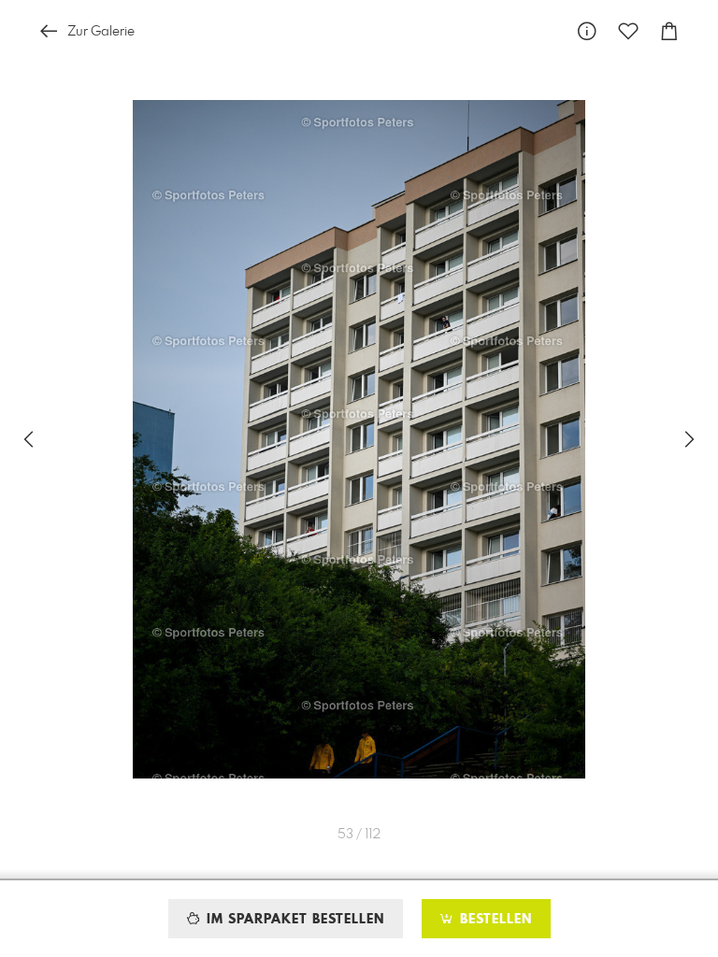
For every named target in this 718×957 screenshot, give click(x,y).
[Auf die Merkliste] (628, 31)
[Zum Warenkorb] (669, 31)
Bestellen (493, 919)
